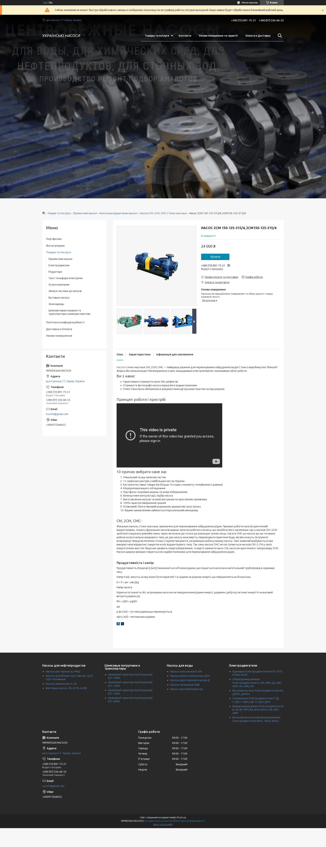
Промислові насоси (85, 213)
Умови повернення (59, 335)
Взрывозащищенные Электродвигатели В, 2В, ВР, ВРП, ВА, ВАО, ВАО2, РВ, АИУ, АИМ (257, 710)
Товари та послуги (59, 213)
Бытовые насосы (58, 297)
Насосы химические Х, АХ (61, 683)
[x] (122, 624)
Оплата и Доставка (258, 35)
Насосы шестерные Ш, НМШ (63, 671)
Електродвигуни (58, 265)
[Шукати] (279, 35)
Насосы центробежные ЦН (186, 689)
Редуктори (55, 271)
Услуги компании (58, 284)
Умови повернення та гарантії (218, 35)
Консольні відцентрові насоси (118, 213)
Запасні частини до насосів (65, 291)
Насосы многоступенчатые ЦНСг (190, 675)
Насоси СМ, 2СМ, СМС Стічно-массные (163, 213)
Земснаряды (56, 304)
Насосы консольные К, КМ (186, 671)
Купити (215, 256)
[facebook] (118, 624)
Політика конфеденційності (65, 322)
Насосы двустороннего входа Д (190, 680)
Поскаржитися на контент (158, 821)
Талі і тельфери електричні (65, 278)
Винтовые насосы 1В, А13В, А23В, (66, 688)
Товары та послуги (157, 35)
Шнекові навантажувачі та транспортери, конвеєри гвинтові (69, 312)
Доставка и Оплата (59, 329)
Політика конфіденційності (190, 821)
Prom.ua (181, 817)
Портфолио (54, 238)
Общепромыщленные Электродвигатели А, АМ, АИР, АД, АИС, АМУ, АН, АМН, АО (257, 683)
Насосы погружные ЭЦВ (185, 684)
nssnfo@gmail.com (57, 414)
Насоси (121, 367)
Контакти (185, 35)
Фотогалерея (55, 245)
